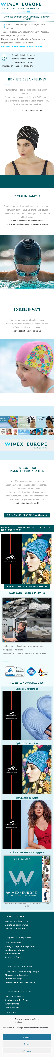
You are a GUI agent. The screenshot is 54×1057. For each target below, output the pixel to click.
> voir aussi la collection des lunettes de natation (27, 224)
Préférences (27, 1051)
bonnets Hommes (27, 196)
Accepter (27, 1037)
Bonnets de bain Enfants (22, 62)
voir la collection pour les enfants (27, 331)
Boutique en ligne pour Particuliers (17, 66)
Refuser (27, 1044)
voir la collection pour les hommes (28, 221)
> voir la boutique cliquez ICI (27, 503)
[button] (28, 11)
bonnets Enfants (27, 310)
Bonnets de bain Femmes (23, 59)
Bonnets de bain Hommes (23, 55)
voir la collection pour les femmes (28, 110)
